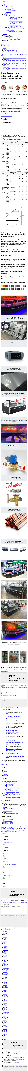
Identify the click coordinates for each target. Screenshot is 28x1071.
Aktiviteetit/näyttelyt (11, 10)
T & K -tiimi (9, 13)
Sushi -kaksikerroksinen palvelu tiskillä (13, 717)
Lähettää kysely (4, 764)
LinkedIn (11, 822)
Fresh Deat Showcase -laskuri (16, 21)
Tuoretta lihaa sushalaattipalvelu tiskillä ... (14, 741)
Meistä (4, 5)
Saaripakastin (12, 23)
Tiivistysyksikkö (10, 30)
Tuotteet (5, 14)
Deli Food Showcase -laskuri (15, 22)
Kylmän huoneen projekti (15, 37)
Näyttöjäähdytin (22, 828)
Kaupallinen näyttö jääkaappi (13, 15)
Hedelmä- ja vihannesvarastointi (16, 28)
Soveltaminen (6, 35)
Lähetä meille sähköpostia (6, 116)
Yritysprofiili (9, 6)
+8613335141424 (7, 875)
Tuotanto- (8, 12)
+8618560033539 (7, 811)
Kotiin (4, 4)
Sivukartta (11, 827)
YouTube (11, 823)
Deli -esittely (3, 828)
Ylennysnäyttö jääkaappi (14, 25)
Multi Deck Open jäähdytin (15, 17)
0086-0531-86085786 (8, 808)
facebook (11, 819)
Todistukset (8, 9)
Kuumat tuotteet (4, 827)
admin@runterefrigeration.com (10, 813)
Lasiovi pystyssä (13, 18)
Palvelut (5, 32)
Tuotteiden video (10, 8)
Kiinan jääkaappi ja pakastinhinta (8, 830)
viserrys (10, 821)
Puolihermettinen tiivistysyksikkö (16, 31)
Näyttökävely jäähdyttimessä (15, 26)
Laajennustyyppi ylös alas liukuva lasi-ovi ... (14, 749)
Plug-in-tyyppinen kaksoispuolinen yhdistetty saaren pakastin (14, 732)
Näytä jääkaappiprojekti (14, 39)
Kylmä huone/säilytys (11, 27)
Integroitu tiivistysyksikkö (13, 828)
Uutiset (5, 34)
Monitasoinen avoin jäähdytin (12, 831)
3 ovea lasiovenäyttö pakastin (15, 723)
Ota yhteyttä (6, 40)
